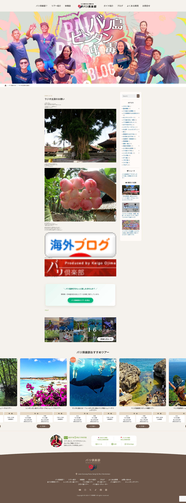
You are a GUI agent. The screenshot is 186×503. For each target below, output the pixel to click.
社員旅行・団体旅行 (128, 139)
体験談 (68, 5)
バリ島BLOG (12, 85)
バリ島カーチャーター (100, 484)
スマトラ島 (126, 106)
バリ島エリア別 (127, 151)
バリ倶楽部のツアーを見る (80, 300)
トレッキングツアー (132, 482)
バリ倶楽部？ (42, 5)
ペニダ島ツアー (88, 482)
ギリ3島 (125, 158)
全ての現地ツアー (53, 482)
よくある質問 (133, 5)
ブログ (120, 5)
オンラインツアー (128, 117)
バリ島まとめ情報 (128, 111)
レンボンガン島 (127, 153)
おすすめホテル (127, 125)
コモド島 (125, 160)
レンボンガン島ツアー (71, 482)
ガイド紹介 (108, 5)
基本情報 (125, 108)
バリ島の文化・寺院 (128, 120)
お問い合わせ (126, 479)
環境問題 (125, 141)
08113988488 (125, 440)
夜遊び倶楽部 (127, 146)
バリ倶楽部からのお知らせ (130, 113)
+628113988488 (102, 440)
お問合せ (146, 5)
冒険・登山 (126, 143)
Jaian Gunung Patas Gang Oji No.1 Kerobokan (94, 474)
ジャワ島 (125, 162)
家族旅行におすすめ (128, 134)
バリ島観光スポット (128, 122)
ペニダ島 (125, 155)
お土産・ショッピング (129, 129)
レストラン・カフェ (128, 127)
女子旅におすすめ (128, 136)
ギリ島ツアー (101, 482)
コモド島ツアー (83, 484)
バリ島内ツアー (115, 482)
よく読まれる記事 (128, 148)
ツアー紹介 (56, 5)
